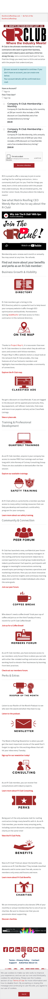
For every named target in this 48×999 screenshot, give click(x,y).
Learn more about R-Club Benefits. (16, 877)
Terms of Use (18, 980)
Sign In (7, 91)
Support (13, 963)
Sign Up (7, 98)
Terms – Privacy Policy (19, 960)
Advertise (23, 963)
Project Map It (17, 345)
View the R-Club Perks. (11, 835)
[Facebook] (5, 949)
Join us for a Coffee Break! (13, 625)
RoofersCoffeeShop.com (11, 16)
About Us (33, 963)
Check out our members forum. (15, 670)
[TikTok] (24, 955)
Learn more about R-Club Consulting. (17, 790)
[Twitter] (11, 949)
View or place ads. (9, 417)
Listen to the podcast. (11, 713)
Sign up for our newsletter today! (16, 755)
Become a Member (24, 165)
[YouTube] (35, 949)
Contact (35, 960)
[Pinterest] (29, 949)
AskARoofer (13, 314)
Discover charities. (9, 919)
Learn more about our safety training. (17, 515)
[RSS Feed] (41, 949)
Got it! (24, 994)
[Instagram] (23, 949)
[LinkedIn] (17, 949)
